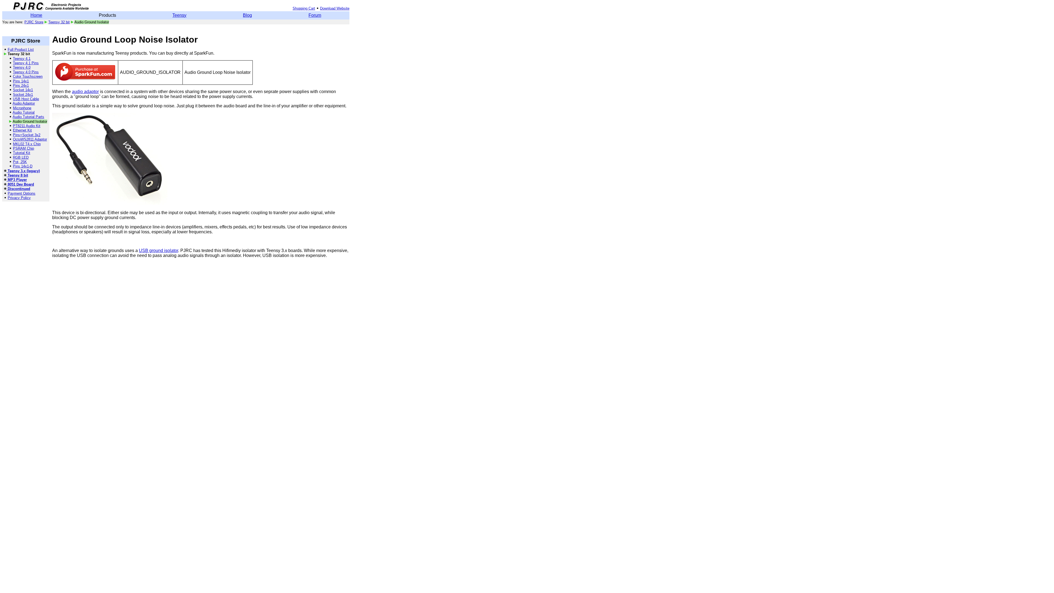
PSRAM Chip (23, 148)
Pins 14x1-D (22, 166)
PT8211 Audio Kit (26, 126)
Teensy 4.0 (21, 67)
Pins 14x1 (21, 81)
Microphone (22, 108)
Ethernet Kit (22, 130)
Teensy (179, 15)
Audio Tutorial (24, 112)
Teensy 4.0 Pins (26, 72)
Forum (315, 15)
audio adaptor (85, 91)
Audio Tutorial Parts (28, 117)
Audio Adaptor (24, 103)
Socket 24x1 (23, 95)
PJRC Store (33, 22)
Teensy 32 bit (59, 22)
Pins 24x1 (21, 85)
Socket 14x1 (23, 90)
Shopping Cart (304, 8)
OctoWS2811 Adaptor (30, 139)
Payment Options (21, 193)
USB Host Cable (26, 99)
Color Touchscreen (28, 76)
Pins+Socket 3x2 (26, 135)
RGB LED (21, 157)
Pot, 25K (20, 162)
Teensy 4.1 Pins (26, 63)
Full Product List (21, 49)
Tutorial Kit (21, 153)
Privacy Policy (19, 198)
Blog (247, 15)
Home (36, 15)
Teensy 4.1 (21, 59)
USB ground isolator (158, 250)
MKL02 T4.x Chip (27, 144)
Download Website (334, 8)
